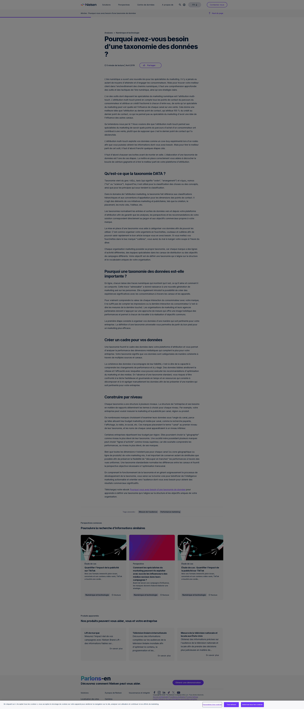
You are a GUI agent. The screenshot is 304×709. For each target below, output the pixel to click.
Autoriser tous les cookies (252, 704)
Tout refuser (231, 704)
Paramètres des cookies (212, 704)
